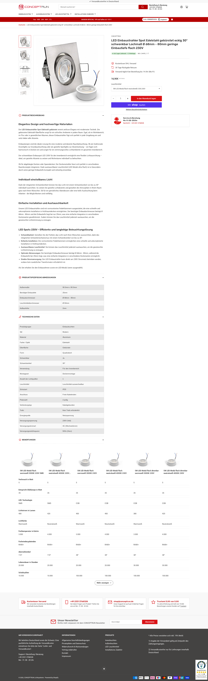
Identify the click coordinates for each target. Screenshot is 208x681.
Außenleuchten (43, 14)
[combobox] (103, 7)
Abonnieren (149, 622)
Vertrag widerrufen (69, 650)
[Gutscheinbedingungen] (172, 19)
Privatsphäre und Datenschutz (74, 643)
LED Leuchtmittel (62, 14)
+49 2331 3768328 (137, 123)
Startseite (22, 25)
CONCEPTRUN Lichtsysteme (34, 677)
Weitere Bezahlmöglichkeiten (136, 109)
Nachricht (126, 123)
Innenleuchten (25, 14)
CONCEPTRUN (116, 36)
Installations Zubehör (84, 14)
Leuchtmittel (116, 84)
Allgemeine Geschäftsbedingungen (76, 640)
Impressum (66, 656)
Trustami (183, 606)
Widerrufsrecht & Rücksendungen (75, 647)
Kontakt (65, 653)
